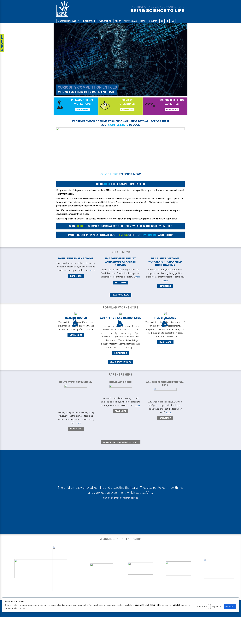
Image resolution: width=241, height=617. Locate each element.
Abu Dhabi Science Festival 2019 (165, 383)
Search (172, 21)
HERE (107, 183)
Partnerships (105, 21)
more (92, 270)
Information (89, 21)
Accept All (230, 606)
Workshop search (68, 21)
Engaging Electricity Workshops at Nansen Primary (120, 261)
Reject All (216, 606)
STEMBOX (122, 234)
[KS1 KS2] (75, 314)
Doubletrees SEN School (76, 258)
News (142, 21)
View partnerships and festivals (120, 442)
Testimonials (130, 21)
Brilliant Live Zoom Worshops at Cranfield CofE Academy (165, 261)
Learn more (76, 335)
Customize (202, 606)
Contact (153, 21)
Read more (82, 109)
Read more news (120, 295)
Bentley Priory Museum (75, 381)
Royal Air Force (120, 381)
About (118, 21)
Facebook (167, 21)
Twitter (162, 21)
